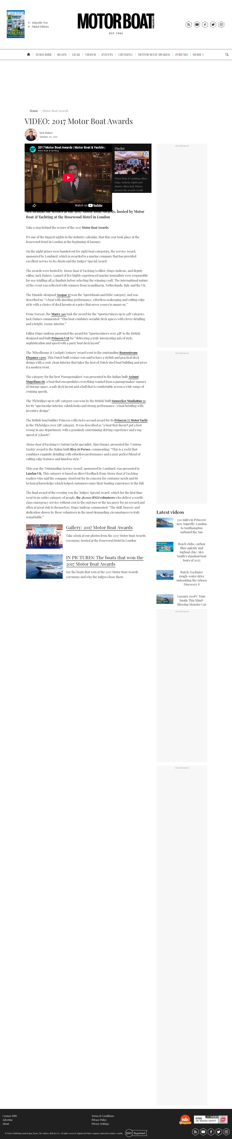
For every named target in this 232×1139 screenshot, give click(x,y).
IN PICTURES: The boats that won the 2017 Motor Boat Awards (105, 560)
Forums (181, 55)
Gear (75, 55)
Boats (62, 55)
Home (34, 111)
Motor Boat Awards (153, 55)
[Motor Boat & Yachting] (116, 24)
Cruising (125, 55)
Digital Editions (40, 26)
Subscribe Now (39, 22)
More (197, 55)
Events (107, 55)
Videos (90, 55)
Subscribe (43, 55)
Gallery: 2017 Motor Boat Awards (99, 527)
